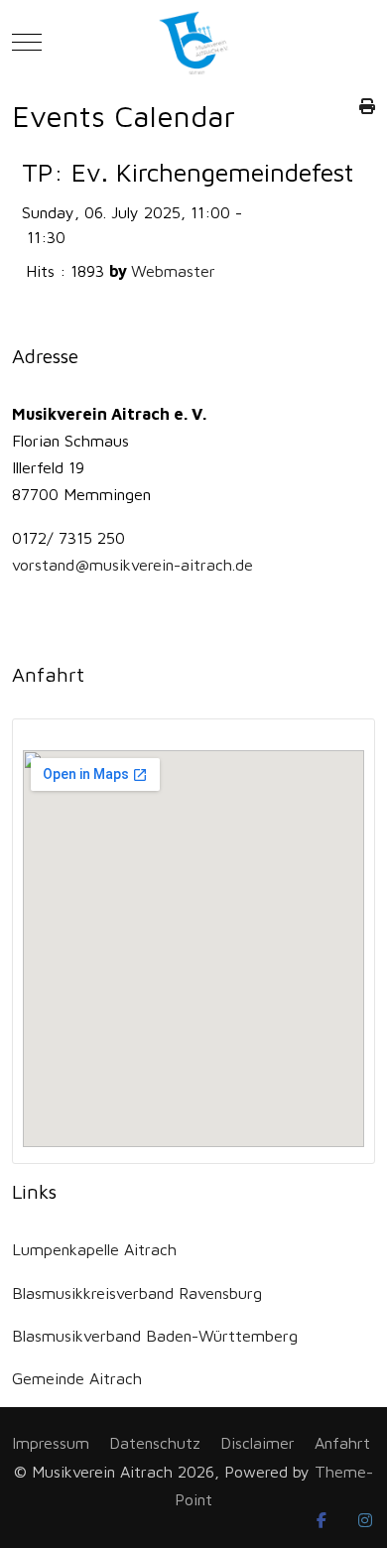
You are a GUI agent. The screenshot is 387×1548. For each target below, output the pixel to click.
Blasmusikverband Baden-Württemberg (155, 1335)
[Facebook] (321, 1520)
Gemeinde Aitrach (77, 1377)
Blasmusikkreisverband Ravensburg (137, 1292)
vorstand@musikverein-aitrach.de (132, 564)
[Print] (367, 105)
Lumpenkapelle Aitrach (94, 1248)
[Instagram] (365, 1520)
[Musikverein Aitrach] (194, 42)
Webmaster (173, 270)
